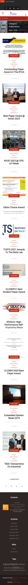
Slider (14, 66)
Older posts (14, 479)
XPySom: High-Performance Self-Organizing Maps (14, 325)
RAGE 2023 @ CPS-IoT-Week (14, 162)
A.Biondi (6, 564)
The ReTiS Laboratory (19, 578)
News (13, 62)
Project (19, 570)
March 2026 (14, 526)
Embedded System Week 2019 (14, 416)
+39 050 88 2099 (17, 511)
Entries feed (14, 551)
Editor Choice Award (14, 207)
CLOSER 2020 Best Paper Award (14, 372)
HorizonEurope (6, 570)
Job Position (13, 570)
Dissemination (14, 109)
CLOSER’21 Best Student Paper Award (14, 290)
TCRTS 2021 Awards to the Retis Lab (14, 251)
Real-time (23, 570)
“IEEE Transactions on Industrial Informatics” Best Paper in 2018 (14, 468)
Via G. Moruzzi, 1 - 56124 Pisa (17, 509)
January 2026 (14, 529)
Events (16, 567)
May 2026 (14, 523)
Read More (14, 78)
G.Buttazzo (22, 567)
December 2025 (14, 532)
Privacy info (14, 579)
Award (13, 563)
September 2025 (14, 538)
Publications (13, 64)
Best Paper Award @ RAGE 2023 (14, 117)
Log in (14, 548)
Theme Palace (17, 582)
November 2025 (14, 535)
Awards (14, 60)
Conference (21, 564)
